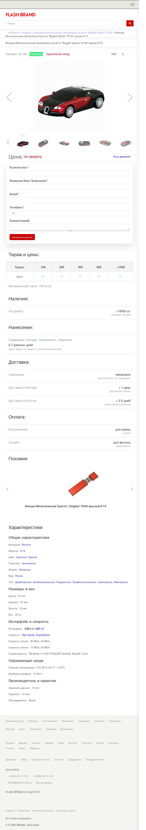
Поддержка (74, 759)
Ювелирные (121, 582)
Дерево (23, 743)
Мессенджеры (44, 782)
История (100, 721)
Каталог (14, 32)
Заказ (24, 759)
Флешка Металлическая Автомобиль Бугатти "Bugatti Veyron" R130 (73, 32)
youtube (142, 112)
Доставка (11, 759)
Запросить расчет (22, 237)
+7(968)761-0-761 (142, 36)
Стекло (10, 748)
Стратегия (35, 729)
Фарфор (34, 748)
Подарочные (63, 582)
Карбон (49, 743)
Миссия (10, 729)
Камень (36, 743)
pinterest (142, 105)
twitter (142, 97)
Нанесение (23, 810)
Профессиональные (84, 582)
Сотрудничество (95, 759)
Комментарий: (20, 221)
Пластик (86, 743)
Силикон (114, 743)
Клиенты (33, 721)
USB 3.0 (39, 628)
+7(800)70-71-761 (18, 776)
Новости (10, 810)
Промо (19, 575)
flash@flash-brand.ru (142, 43)
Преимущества (15, 721)
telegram (142, 77)
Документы (66, 729)
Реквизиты (68, 721)
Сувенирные (105, 582)
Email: (14, 194)
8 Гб (22, 551)
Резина (100, 743)
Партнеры (115, 721)
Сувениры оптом (65, 810)
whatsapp (142, 70)
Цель (22, 729)
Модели (26, 32)
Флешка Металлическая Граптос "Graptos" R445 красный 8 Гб (51, 506)
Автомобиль (29, 563)
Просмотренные (142, 15)
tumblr (142, 119)
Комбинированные (44, 582)
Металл (26, 544)
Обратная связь (41, 759)
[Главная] (22, 14)
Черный (32, 557)
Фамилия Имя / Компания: (29, 181)
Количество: (19, 167)
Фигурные (24, 569)
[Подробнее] (44, 156)
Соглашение (49, 721)
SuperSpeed (43, 635)
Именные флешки (43, 810)
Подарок (142, 57)
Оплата (59, 759)
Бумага (10, 743)
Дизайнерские (23, 582)
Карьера (51, 729)
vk (142, 90)
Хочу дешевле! (122, 156)
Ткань (22, 748)
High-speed (28, 635)
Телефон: (17, 207)
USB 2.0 (28, 628)
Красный (21, 557)
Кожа (61, 743)
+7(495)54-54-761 (142, 29)
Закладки (142, 8)
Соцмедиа (84, 721)
